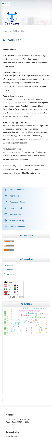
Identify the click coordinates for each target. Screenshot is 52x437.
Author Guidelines (17, 190)
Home (6, 31)
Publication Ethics (17, 202)
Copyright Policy (17, 208)
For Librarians (9, 274)
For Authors (8, 269)
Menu (7, 3)
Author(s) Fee (15, 214)
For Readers (8, 265)
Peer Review (15, 196)
